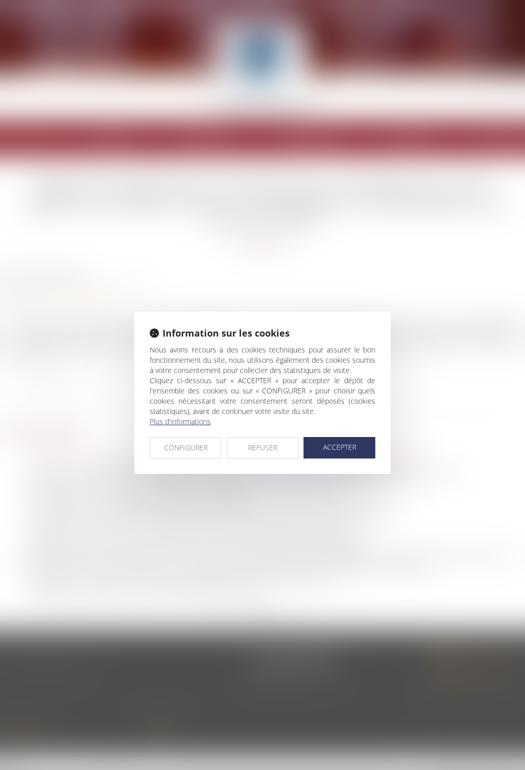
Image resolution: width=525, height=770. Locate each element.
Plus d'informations (180, 421)
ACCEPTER (339, 447)
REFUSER (262, 447)
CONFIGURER (186, 447)
